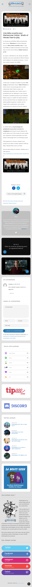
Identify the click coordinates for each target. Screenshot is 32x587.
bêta (6, 201)
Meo (16, 217)
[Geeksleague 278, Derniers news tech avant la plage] (7, 440)
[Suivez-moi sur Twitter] (16, 232)
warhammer (6, 203)
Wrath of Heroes (12, 203)
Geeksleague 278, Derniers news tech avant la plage (19, 440)
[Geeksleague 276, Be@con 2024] (7, 456)
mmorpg (15, 201)
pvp (22, 201)
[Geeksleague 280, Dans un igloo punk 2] (7, 425)
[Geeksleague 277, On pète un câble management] (7, 448)
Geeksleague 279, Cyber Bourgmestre (17, 432)
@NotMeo (24, 229)
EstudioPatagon (20, 583)
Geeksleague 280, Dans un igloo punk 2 (19, 425)
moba (19, 201)
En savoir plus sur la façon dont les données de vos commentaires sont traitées (15, 336)
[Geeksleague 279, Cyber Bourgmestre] (7, 433)
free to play (10, 201)
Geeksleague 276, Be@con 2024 (19, 455)
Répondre (12, 293)
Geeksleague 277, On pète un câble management (18, 448)
